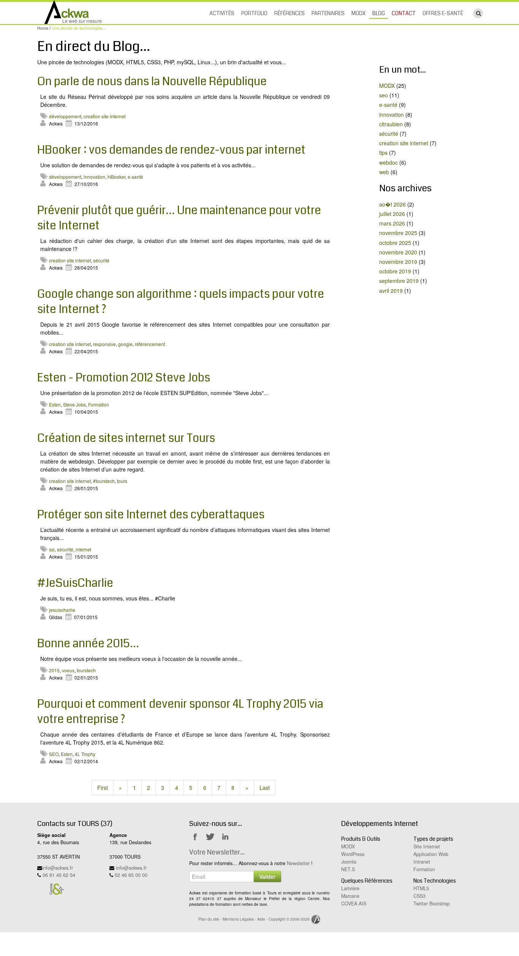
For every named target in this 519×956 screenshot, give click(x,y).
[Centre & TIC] (57, 888)
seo (383, 95)
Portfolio (254, 13)
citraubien (391, 124)
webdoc (388, 162)
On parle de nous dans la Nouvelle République (152, 81)
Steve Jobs (74, 404)
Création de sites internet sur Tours (126, 438)
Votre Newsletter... (217, 852)
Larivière (350, 888)
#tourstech (104, 481)
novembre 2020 (398, 252)
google (125, 344)
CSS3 (419, 895)
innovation (94, 176)
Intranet (421, 861)
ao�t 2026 (392, 204)
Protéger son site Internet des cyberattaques (150, 514)
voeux (68, 670)
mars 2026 (392, 223)
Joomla (348, 861)
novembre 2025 (398, 233)
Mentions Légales (238, 919)
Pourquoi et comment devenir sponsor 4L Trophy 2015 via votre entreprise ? (180, 711)
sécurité (101, 260)
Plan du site (208, 919)
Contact (404, 13)
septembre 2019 (399, 280)
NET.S (348, 869)
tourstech (86, 670)
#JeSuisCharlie (75, 583)
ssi (52, 549)
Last (265, 787)
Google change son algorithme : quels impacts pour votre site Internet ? (180, 301)
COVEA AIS (353, 903)
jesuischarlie (62, 610)
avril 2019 (391, 290)
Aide (261, 919)
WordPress (352, 854)
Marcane (350, 895)
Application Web (430, 854)
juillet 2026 (392, 214)
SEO (54, 754)
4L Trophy (85, 754)
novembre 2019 (398, 261)
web (384, 172)
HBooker (116, 176)
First (102, 787)
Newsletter (298, 863)
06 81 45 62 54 (59, 875)
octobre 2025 (395, 242)
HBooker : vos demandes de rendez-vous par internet (171, 150)
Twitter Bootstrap (431, 903)
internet (83, 549)
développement (65, 116)
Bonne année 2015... (88, 643)
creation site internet (104, 116)
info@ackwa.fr (57, 867)
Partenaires (328, 13)
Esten (55, 404)
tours (122, 481)
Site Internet (426, 846)
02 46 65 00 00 (131, 875)
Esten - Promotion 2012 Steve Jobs (123, 378)
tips (383, 152)
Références (289, 13)
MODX (358, 13)
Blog (378, 13)
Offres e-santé (442, 13)
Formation (98, 404)
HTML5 (421, 888)
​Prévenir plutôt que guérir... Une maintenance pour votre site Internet (179, 217)
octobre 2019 (395, 271)
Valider (267, 876)
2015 (54, 670)
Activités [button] (221, 13)
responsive (104, 344)
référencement (150, 344)
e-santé (135, 176)
